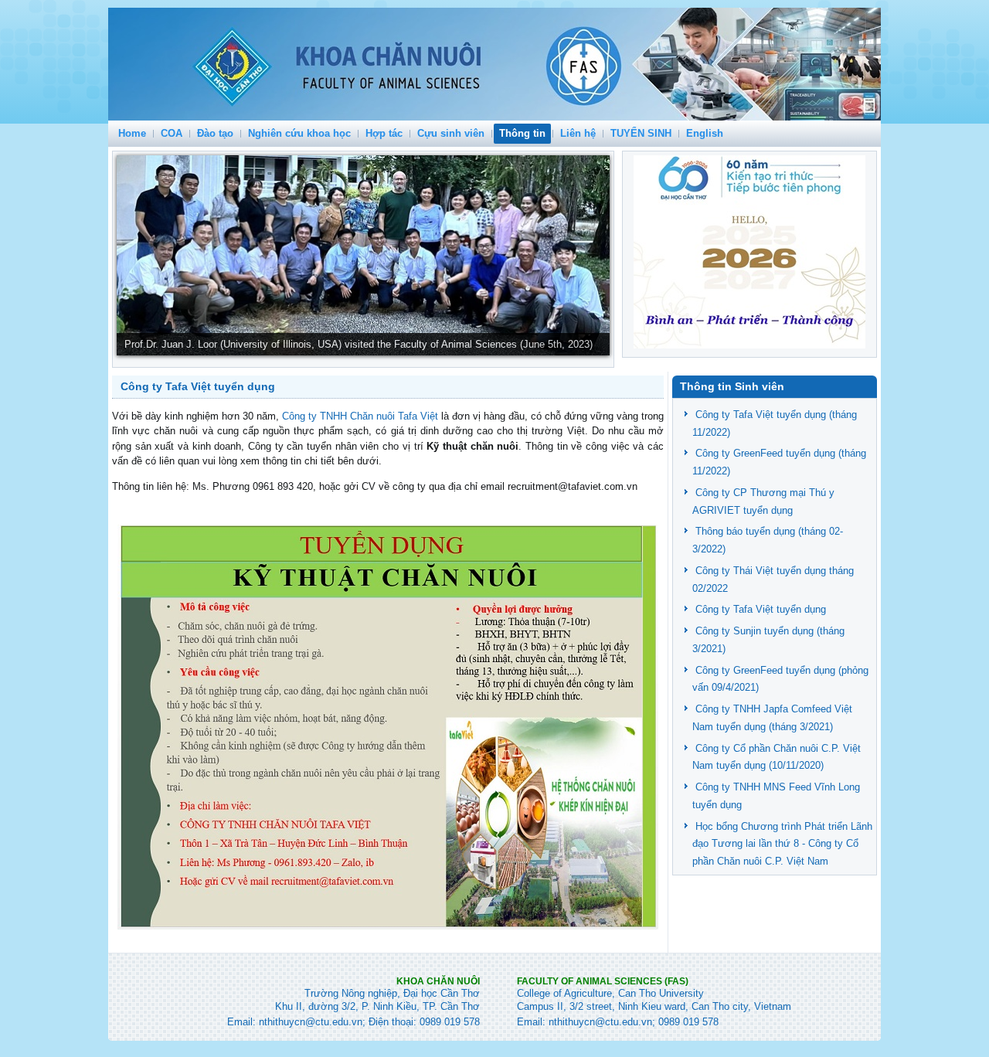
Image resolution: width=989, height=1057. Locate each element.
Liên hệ (578, 133)
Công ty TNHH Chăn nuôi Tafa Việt (360, 416)
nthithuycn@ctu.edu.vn (310, 1022)
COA (171, 133)
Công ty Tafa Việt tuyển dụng (198, 386)
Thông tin (522, 133)
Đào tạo (215, 133)
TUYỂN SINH (640, 133)
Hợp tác (384, 133)
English (704, 133)
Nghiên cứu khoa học (299, 133)
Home (132, 133)
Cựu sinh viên (450, 133)
